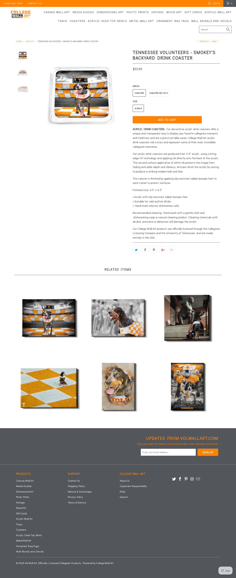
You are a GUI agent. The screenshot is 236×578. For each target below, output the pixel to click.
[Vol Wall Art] (20, 14)
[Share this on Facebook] (145, 249)
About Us (125, 480)
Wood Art (174, 12)
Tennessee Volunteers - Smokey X (118, 317)
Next (215, 41)
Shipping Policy (76, 486)
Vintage (157, 12)
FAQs (122, 491)
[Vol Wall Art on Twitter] (174, 479)
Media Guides (83, 12)
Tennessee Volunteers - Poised (187, 317)
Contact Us (34, 3)
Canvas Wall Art (57, 12)
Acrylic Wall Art (218, 12)
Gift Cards (193, 12)
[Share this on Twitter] (136, 249)
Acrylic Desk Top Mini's (107, 21)
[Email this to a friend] (171, 249)
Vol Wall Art (31, 563)
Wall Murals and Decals (211, 21)
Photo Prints (137, 12)
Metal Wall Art (141, 21)
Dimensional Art (110, 12)
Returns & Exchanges (80, 491)
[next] (124, 96)
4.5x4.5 (138, 108)
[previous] (40, 96)
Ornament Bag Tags (172, 21)
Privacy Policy (75, 497)
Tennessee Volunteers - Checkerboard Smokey (49, 387)
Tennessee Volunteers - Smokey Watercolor (118, 387)
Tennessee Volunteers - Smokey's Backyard (49, 317)
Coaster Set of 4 (158, 92)
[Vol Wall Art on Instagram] (192, 479)
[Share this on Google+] (162, 249)
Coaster (139, 92)
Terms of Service (77, 502)
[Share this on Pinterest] (154, 249)
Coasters (77, 21)
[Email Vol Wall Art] (198, 479)
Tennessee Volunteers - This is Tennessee (187, 387)
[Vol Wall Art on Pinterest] (186, 479)
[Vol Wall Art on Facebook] (180, 479)
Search (124, 497)
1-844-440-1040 (13, 3)
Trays (62, 21)
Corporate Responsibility (133, 486)
